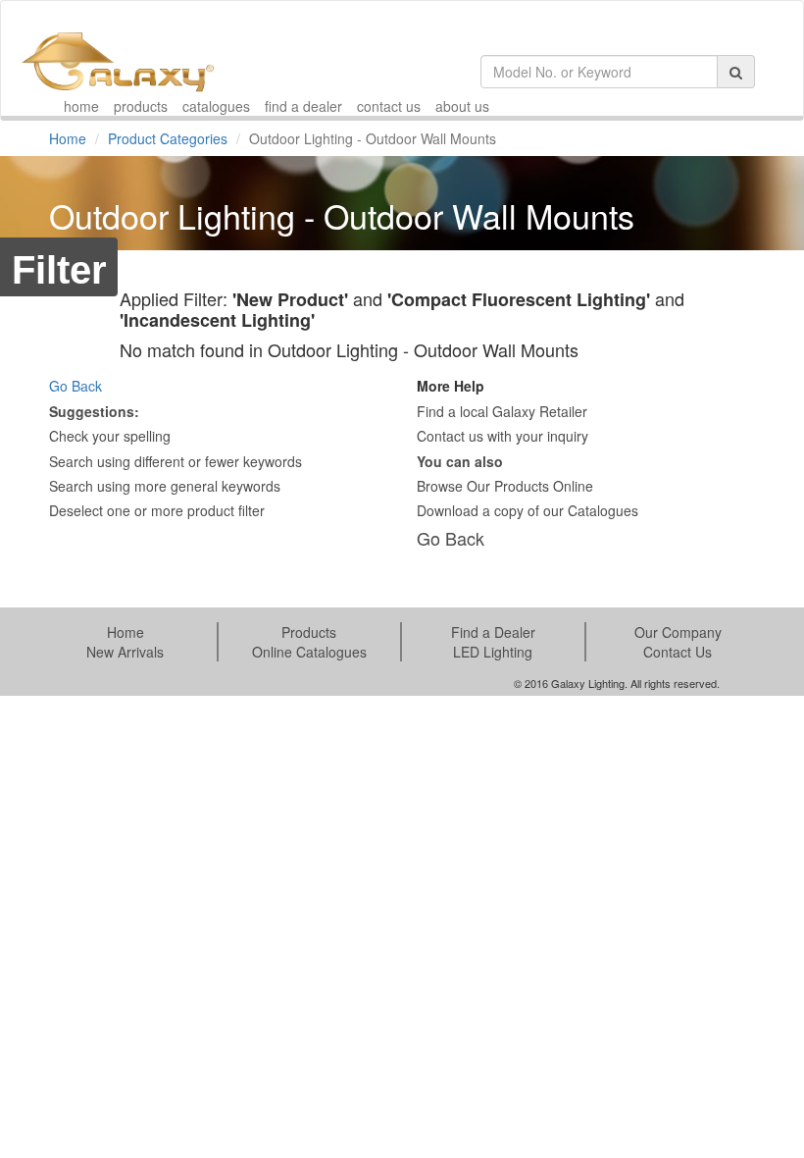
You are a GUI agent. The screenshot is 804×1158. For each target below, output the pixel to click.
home (81, 106)
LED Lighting (492, 651)
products (141, 106)
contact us (389, 106)
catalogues (216, 106)
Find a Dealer (493, 632)
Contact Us (677, 651)
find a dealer (303, 106)
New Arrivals (125, 651)
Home (67, 138)
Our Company (678, 632)
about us (462, 106)
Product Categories (167, 138)
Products (308, 632)
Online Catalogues (309, 651)
